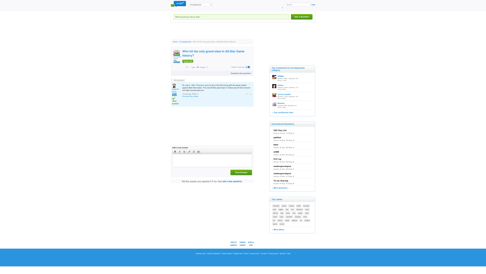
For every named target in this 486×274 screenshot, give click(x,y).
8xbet (276, 144)
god (287, 209)
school (282, 224)
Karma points (254, 253)
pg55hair (277, 137)
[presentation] (175, 152)
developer (276, 206)
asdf (274, 209)
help (282, 213)
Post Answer (241, 172)
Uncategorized (185, 41)
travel (307, 209)
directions (299, 209)
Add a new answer (180, 147)
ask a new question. (232, 181)
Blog (288, 253)
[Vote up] (184, 67)
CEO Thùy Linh (280, 130)
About (246, 253)
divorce (280, 220)
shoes (275, 217)
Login (313, 4)
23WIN (276, 152)
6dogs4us (175, 89)
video (307, 213)
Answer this (188, 61)
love (292, 209)
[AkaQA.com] (178, 4)
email (305, 217)
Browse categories (213, 253)
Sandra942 (177, 56)
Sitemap (282, 253)
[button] (175, 152)
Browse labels (227, 253)
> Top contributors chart (282, 112)
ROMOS (281, 76)
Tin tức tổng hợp (281, 180)
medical (307, 220)
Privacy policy (273, 253)
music (288, 213)
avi (301, 220)
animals (291, 206)
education (289, 217)
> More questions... (280, 187)
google (300, 213)
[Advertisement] (217, 33)
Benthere (281, 103)
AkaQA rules (238, 253)
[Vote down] (190, 67)
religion (281, 209)
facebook (306, 206)
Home (175, 41)
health (298, 206)
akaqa (287, 220)
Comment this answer (190, 96)
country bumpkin (284, 94)
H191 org (277, 159)
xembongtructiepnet (282, 166)
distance (294, 220)
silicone (275, 213)
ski (274, 220)
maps (281, 217)
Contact (263, 253)
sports (275, 224)
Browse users (200, 253)
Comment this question (241, 73)
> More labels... (278, 229)
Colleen (281, 85)
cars (294, 213)
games (284, 206)
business (298, 217)
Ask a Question (301, 16)
